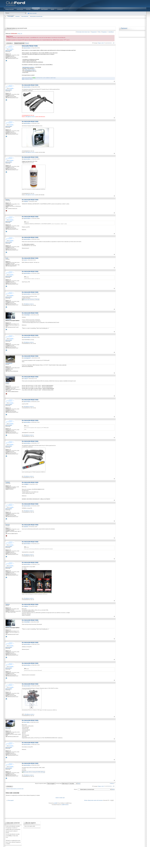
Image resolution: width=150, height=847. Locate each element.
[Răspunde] (9, 43)
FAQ (99, 32)
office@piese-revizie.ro (30, 70)
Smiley (33, 77)
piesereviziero (27, 47)
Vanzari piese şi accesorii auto (36, 16)
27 (113, 43)
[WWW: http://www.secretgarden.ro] (6, 329)
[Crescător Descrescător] (74, 783)
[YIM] (6, 210)
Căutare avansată (32, 13)
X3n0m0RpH (27, 314)
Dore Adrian (26, 722)
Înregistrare (104, 32)
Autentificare (111, 32)
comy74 (26, 378)
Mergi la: (75, 789)
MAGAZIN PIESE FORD (30, 46)
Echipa (85, 800)
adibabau (26, 606)
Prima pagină (10, 16)
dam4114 (26, 526)
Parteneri (124, 28)
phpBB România (65, 804)
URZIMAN (26, 484)
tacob (25, 260)
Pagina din (101, 43)
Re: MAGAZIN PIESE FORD (30, 85)
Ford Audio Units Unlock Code (83, 32)
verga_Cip (20, 33)
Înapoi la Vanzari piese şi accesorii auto (15, 788)
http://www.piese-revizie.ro (28, 67)
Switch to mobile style (60, 797)
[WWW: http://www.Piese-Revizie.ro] (6, 60)
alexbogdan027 (27, 358)
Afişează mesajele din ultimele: (41, 783)
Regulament (94, 32)
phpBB (55, 803)
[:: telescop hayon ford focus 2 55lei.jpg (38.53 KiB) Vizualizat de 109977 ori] (30, 299)
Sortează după (59, 783)
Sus (114, 81)
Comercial (17, 16)
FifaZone (26, 201)
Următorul (112, 783)
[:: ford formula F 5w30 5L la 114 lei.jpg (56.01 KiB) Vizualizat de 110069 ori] (38, 146)
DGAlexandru (14, 33)
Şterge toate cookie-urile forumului (95, 800)
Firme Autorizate (24, 16)
